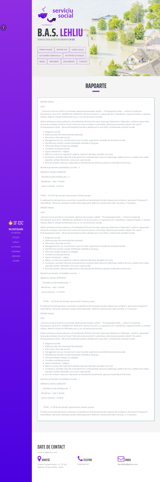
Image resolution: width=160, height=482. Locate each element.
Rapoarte (54, 61)
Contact (83, 61)
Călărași (15, 251)
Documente (69, 61)
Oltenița (15, 247)
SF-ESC (72, 39)
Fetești (16, 237)
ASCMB (16, 261)
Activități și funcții (74, 55)
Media (42, 61)
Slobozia (16, 232)
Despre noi (62, 49)
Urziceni (16, 256)
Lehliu (16, 242)
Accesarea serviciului (50, 55)
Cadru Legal (78, 49)
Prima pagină (45, 49)
